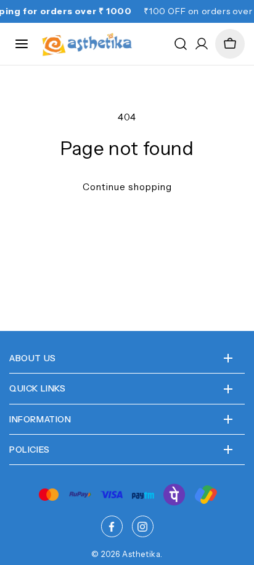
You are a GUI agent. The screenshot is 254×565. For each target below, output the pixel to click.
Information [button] (40, 419)
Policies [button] (29, 449)
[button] (230, 44)
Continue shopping (127, 187)
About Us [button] (32, 358)
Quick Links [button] (37, 388)
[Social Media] (112, 526)
